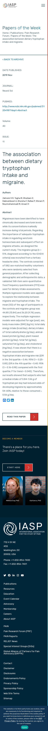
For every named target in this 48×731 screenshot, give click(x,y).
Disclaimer (9, 668)
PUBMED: (7, 101)
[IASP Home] (10, 5)
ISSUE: (5, 136)
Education (9, 594)
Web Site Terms (11, 693)
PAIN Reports (10, 636)
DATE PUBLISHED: (12, 70)
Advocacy (9, 604)
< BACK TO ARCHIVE (13, 59)
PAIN (6, 626)
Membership (10, 609)
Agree (24, 727)
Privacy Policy (11, 683)
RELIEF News (10, 641)
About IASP (10, 619)
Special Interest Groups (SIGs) (19, 646)
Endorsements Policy (14, 678)
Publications (10, 584)
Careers (7, 614)
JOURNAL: (7, 86)
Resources (9, 589)
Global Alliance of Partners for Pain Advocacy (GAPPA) (22, 652)
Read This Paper (16, 417)
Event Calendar (11, 599)
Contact (8, 663)
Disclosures (9, 673)
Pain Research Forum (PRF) (18, 631)
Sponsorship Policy (13, 688)
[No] (45, 718)
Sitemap (8, 698)
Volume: (6, 121)
